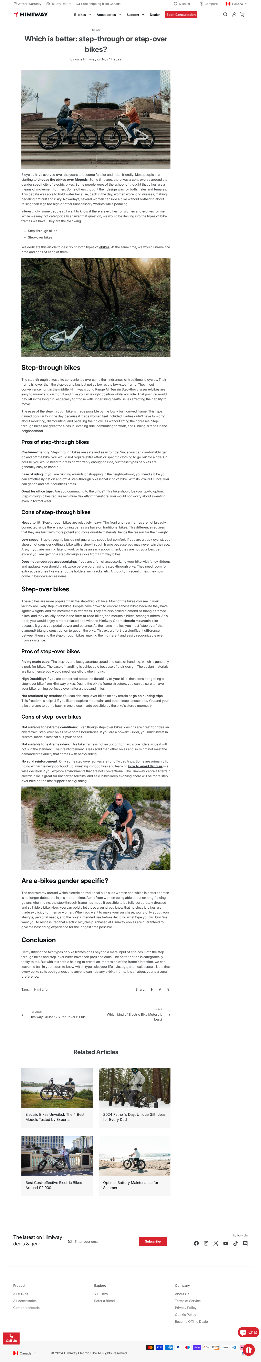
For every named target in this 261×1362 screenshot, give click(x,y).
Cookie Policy (185, 1315)
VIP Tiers (101, 1294)
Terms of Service (188, 1301)
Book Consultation (181, 15)
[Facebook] (151, 989)
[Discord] (245, 1243)
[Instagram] (206, 1243)
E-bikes (80, 15)
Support (133, 15)
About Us (182, 1294)
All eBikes (20, 1294)
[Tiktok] (235, 1243)
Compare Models (26, 1308)
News (96, 30)
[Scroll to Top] (253, 1339)
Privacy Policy (186, 1308)
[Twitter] (168, 989)
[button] (242, 15)
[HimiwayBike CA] (30, 15)
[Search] (225, 15)
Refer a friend (104, 1301)
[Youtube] (225, 1243)
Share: (140, 989)
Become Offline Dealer (192, 1321)
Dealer (155, 15)
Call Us (11, 1341)
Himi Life (41, 989)
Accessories (106, 15)
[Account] (234, 15)
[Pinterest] (159, 989)
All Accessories (24, 1301)
